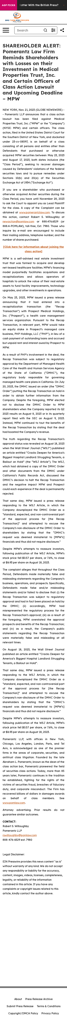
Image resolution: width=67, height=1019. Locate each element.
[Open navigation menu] (6, 30)
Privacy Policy (50, 1013)
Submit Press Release (20, 1006)
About (18, 999)
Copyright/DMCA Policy (23, 1013)
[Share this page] (62, 30)
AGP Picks (8, 5)
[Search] (45, 30)
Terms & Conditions (48, 1006)
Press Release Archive (39, 999)
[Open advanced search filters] (53, 30)
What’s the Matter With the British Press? (30, 5)
